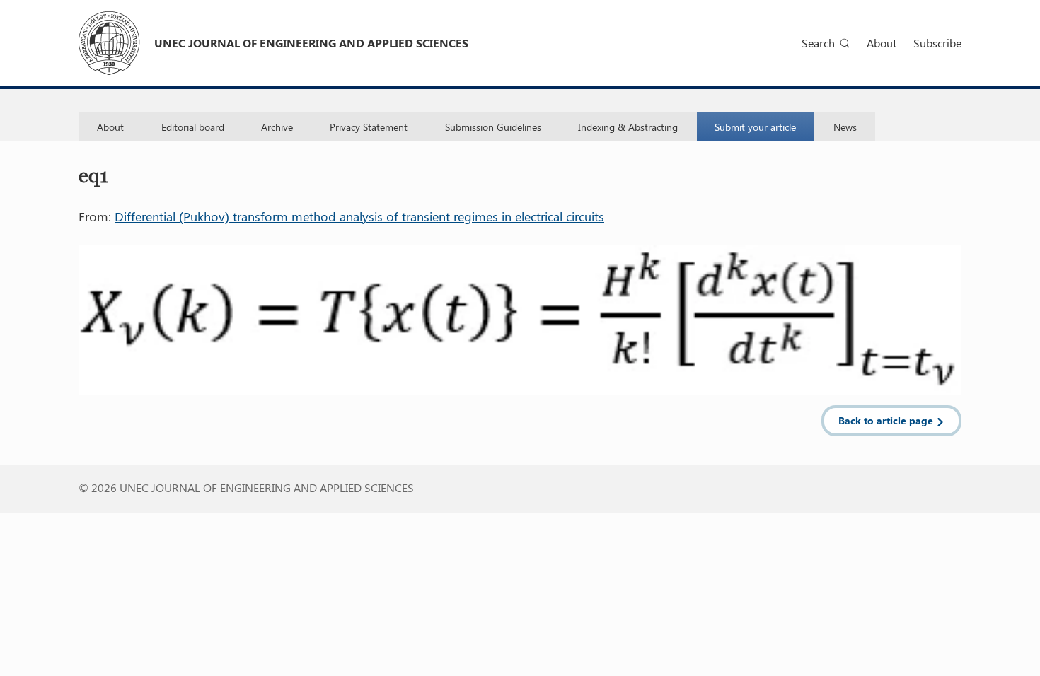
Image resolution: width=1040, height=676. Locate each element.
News (845, 127)
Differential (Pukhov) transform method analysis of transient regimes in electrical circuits (359, 216)
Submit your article (755, 127)
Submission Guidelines (493, 127)
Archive (277, 127)
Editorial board (192, 127)
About (881, 42)
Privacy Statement (369, 127)
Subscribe (937, 42)
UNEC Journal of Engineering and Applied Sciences (311, 42)
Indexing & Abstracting (628, 127)
